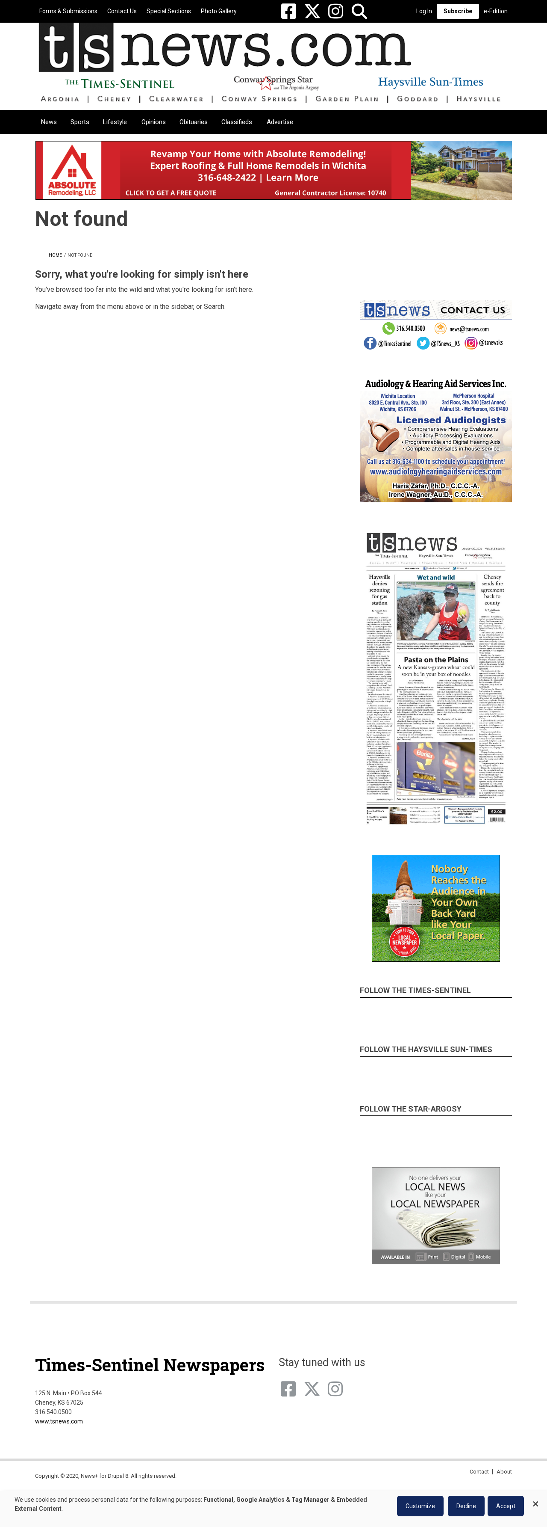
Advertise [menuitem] (280, 122)
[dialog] (273, 1509)
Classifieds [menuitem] (236, 122)
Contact (479, 1471)
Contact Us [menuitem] (122, 11)
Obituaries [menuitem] (193, 122)
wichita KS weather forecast (495, 259)
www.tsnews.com (59, 1421)
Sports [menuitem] (80, 122)
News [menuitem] (49, 122)
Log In (424, 11)
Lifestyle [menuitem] (115, 122)
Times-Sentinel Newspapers (150, 1364)
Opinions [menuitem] (153, 122)
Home (55, 255)
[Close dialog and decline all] (535, 1499)
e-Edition (496, 11)
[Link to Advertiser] (273, 170)
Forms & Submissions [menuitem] (68, 11)
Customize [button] (420, 1506)
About (504, 1471)
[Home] (270, 62)
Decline (466, 1506)
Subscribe (458, 11)
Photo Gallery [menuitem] (219, 11)
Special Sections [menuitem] (169, 11)
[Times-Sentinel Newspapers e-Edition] (436, 678)
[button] (359, 11)
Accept (505, 1506)
